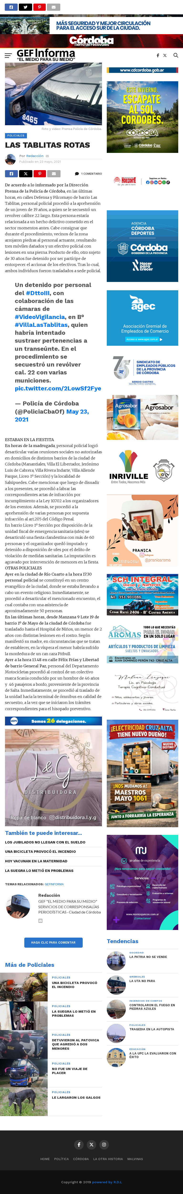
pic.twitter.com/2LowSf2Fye (58, 388)
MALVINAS (135, 1159)
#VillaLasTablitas (41, 324)
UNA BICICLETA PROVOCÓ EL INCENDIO (40, 851)
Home (45, 1159)
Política (61, 1159)
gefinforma (54, 884)
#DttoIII (38, 293)
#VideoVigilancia (40, 316)
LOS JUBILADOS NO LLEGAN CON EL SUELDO (45, 842)
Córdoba (81, 1159)
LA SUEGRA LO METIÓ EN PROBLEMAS (39, 871)
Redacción (34, 156)
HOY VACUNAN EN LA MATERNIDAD (36, 861)
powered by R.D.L (107, 1182)
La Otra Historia (108, 1159)
